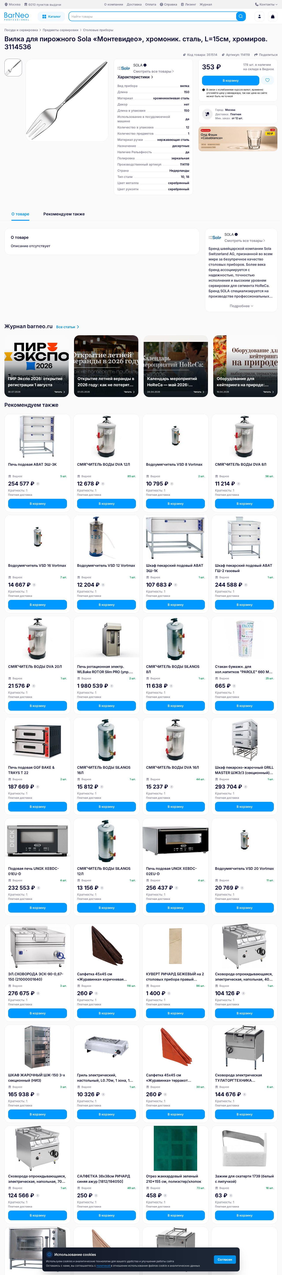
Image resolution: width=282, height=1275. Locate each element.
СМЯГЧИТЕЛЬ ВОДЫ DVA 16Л (172, 767)
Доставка (134, 4)
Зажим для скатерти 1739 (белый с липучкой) (244, 1179)
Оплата (150, 4)
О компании (113, 4)
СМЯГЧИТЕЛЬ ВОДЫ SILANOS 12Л (103, 871)
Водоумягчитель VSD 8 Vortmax (174, 464)
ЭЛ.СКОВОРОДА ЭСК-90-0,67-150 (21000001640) (35, 976)
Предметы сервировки (60, 30)
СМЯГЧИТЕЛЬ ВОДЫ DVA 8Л (240, 464)
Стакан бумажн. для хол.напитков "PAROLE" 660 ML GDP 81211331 (243, 669)
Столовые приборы (98, 30)
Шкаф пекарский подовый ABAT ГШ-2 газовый (243, 568)
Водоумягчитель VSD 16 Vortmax (37, 565)
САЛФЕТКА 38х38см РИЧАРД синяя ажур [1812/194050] (103, 1179)
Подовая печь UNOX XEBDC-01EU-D (33, 871)
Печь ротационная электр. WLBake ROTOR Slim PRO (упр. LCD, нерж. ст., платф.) (103, 669)
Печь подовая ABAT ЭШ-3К (32, 464)
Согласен (225, 1259)
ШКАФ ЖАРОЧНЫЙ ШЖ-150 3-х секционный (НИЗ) (36, 1078)
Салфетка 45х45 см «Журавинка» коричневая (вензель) (100, 977)
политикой (103, 1265)
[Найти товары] (240, 16)
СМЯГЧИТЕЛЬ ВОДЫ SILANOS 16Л (103, 770)
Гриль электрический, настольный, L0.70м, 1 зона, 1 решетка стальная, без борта (103, 1078)
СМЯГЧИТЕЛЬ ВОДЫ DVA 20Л (35, 666)
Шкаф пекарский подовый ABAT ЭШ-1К (174, 568)
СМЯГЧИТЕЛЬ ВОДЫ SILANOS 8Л (172, 669)
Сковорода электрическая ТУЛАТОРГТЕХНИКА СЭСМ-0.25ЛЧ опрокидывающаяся (238, 1078)
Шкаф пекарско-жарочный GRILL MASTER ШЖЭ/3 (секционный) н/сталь (244, 770)
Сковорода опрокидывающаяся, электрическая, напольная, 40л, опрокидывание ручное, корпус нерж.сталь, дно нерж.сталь (244, 977)
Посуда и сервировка (21, 30)
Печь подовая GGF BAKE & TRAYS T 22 (31, 770)
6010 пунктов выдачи (44, 4)
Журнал (206, 4)
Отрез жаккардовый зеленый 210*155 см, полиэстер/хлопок (173, 1179)
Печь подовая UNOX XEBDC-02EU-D (171, 871)
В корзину (231, 80)
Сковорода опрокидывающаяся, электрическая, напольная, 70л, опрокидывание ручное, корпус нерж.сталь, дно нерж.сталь (37, 1179)
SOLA (138, 65)
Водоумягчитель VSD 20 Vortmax (244, 868)
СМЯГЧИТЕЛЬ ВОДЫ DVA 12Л (103, 464)
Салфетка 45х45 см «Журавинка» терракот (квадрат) (167, 1078)
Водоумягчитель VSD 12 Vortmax (106, 565)
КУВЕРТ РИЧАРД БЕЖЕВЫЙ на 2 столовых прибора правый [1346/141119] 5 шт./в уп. (175, 977)
